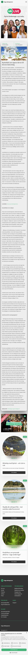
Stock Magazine (18, 594)
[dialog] (14, 643)
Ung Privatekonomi (5, 604)
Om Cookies (4, 617)
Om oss (3, 588)
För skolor (4, 600)
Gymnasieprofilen (5, 602)
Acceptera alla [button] (14, 649)
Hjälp (14, 600)
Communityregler (5, 613)
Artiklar (2, 594)
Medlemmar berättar (19, 590)
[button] (14, 653)
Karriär (2, 590)
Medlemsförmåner (19, 588)
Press (2, 595)
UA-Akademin (18, 595)
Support (14, 602)
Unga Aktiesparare (6, 586)
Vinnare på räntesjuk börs (12, 204)
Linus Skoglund (18, 44)
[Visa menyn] (26, 1)
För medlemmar (19, 586)
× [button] (26, 632)
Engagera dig (18, 592)
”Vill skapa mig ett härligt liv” (14, 408)
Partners (3, 592)
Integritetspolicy (4, 615)
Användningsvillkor (5, 611)
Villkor (3, 609)
